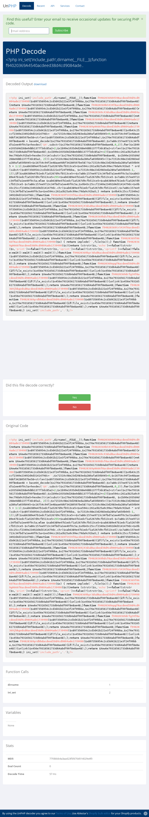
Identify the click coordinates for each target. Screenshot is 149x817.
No (74, 407)
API (53, 6)
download (40, 84)
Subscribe (61, 30)
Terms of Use (63, 813)
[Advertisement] (35, 351)
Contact (80, 6)
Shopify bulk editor (100, 813)
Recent (41, 6)
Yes (74, 397)
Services (65, 6)
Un (9, 6)
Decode (26, 6)
